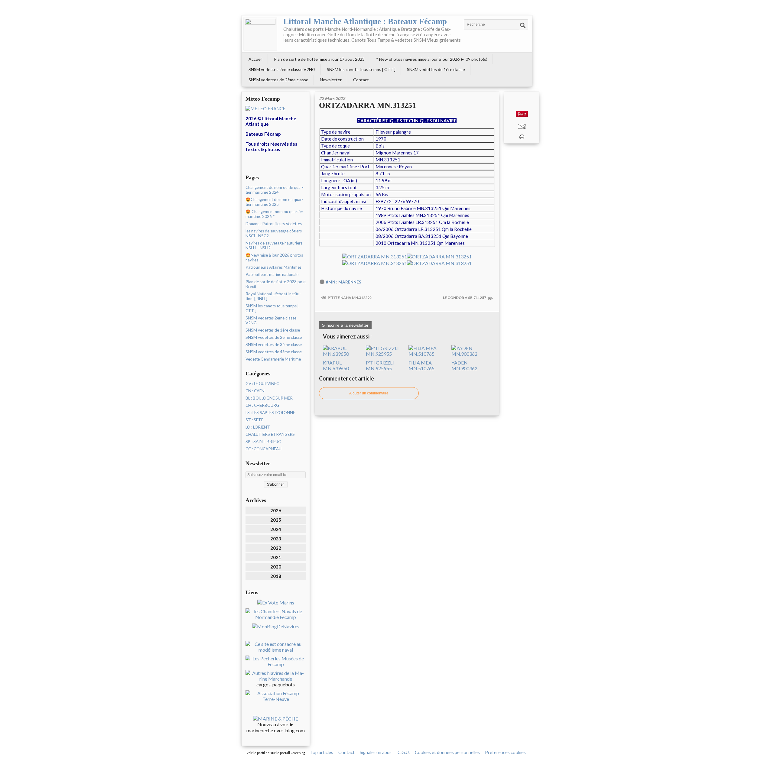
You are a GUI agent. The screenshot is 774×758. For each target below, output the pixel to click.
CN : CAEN (255, 390)
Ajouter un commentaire (369, 393)
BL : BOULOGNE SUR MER (269, 398)
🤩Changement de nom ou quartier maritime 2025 (274, 202)
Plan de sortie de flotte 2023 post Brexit (276, 284)
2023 (275, 538)
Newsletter (331, 79)
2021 (275, 557)
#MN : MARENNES (343, 282)
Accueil (255, 59)
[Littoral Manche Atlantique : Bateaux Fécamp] (260, 34)
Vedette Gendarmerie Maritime (273, 359)
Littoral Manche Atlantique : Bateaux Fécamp (365, 21)
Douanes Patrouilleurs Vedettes (274, 223)
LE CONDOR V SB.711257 (465, 297)
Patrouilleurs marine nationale (272, 274)
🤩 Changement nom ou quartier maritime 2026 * (274, 214)
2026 (275, 510)
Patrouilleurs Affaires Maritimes (273, 267)
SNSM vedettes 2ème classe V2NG (282, 69)
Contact (361, 79)
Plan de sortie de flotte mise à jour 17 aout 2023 (319, 59)
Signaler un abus (376, 752)
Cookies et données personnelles (447, 752)
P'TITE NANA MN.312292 (349, 297)
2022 (275, 548)
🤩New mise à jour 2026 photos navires (274, 257)
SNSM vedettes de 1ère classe (436, 69)
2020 (275, 566)
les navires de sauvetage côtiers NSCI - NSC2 (274, 233)
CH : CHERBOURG (262, 405)
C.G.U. (404, 752)
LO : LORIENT (258, 427)
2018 (275, 576)
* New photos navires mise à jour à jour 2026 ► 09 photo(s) (431, 59)
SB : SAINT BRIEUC (263, 441)
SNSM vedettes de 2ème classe (278, 79)
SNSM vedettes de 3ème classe (274, 344)
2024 (275, 529)
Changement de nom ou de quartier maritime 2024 (275, 190)
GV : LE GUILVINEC (262, 383)
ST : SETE (254, 419)
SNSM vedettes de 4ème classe (274, 351)
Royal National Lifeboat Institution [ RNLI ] (273, 296)
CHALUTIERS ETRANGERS (270, 434)
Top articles (321, 752)
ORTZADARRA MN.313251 (367, 105)
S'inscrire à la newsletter (345, 325)
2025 (275, 520)
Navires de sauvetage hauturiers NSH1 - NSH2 (274, 245)
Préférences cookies (505, 752)
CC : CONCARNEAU (263, 448)
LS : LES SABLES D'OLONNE (270, 412)
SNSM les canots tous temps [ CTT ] (361, 69)
